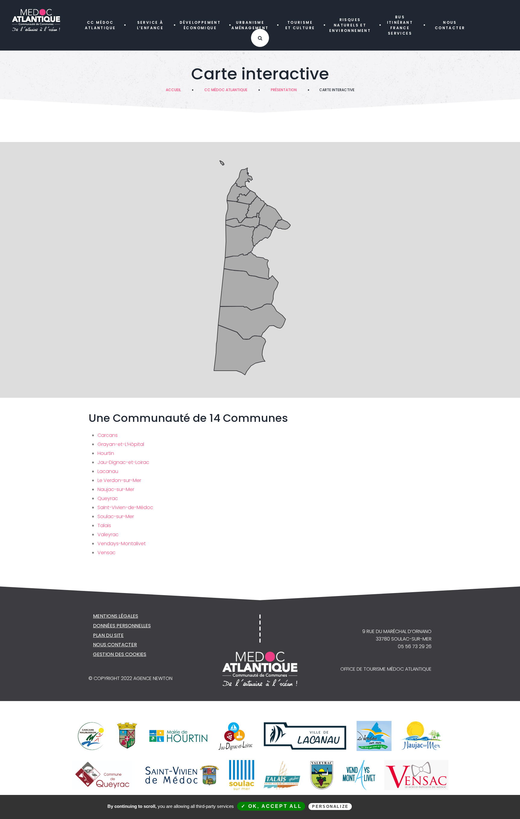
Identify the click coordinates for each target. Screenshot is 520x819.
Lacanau (108, 471)
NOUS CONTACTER (450, 25)
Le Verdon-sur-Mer (119, 480)
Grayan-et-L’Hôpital (121, 444)
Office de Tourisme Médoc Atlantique (386, 669)
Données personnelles (122, 625)
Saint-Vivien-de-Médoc (125, 507)
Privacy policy (386, 806)
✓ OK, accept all (271, 806)
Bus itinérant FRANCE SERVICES (400, 25)
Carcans (108, 435)
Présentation (284, 89)
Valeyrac (108, 534)
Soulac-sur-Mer (116, 516)
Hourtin (106, 453)
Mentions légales (115, 616)
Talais (104, 525)
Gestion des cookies (119, 654)
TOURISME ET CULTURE (300, 25)
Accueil (173, 89)
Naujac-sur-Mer (116, 489)
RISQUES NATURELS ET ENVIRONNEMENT (350, 25)
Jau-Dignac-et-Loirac (123, 462)
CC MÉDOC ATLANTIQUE (100, 25)
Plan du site (108, 635)
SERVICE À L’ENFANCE (150, 25)
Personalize (330, 806)
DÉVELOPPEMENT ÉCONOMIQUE (200, 25)
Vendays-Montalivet (122, 543)
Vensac (107, 552)
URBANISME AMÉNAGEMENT (249, 25)
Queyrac (108, 498)
